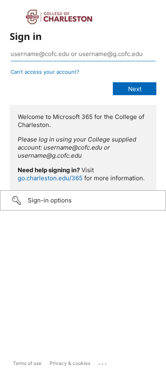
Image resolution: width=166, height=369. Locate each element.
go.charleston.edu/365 (50, 178)
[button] (83, 200)
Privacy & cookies (70, 363)
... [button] (103, 362)
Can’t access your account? (44, 72)
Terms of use (27, 363)
